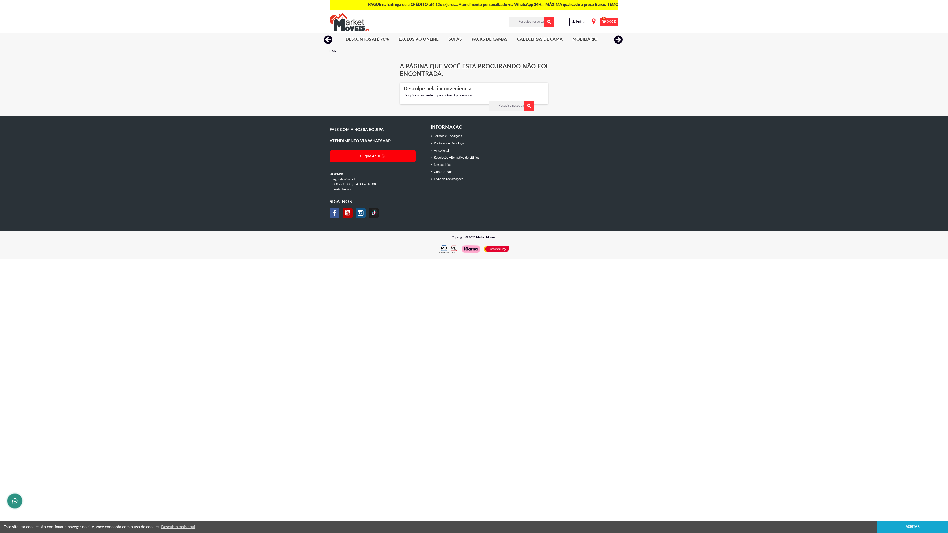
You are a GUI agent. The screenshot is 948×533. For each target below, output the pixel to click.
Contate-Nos (443, 172)
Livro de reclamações (448, 179)
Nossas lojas (442, 165)
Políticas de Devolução (449, 143)
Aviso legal (441, 150)
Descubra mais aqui (178, 527)
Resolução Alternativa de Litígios (456, 157)
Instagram (361, 213)
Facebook (334, 213)
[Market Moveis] (349, 22)
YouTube (348, 213)
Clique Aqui (370, 156)
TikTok (374, 213)
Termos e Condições (448, 136)
